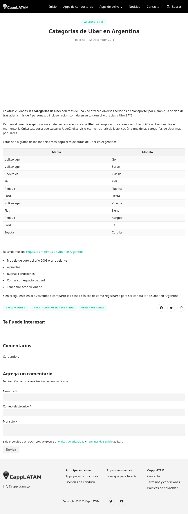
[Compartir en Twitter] (171, 308)
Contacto (153, 476)
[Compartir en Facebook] (161, 308)
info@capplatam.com (17, 486)
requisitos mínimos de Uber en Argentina (55, 252)
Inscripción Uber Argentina (53, 307)
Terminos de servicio (100, 441)
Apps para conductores (82, 476)
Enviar (11, 449)
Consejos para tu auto (121, 476)
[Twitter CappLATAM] (111, 501)
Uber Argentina (92, 307)
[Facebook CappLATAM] (121, 501)
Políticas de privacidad (162, 488)
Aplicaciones (94, 22)
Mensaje (9, 421)
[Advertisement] (94, 72)
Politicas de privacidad (71, 441)
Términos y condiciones (163, 482)
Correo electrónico (16, 406)
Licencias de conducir (80, 482)
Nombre (9, 391)
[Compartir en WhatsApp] (181, 308)
